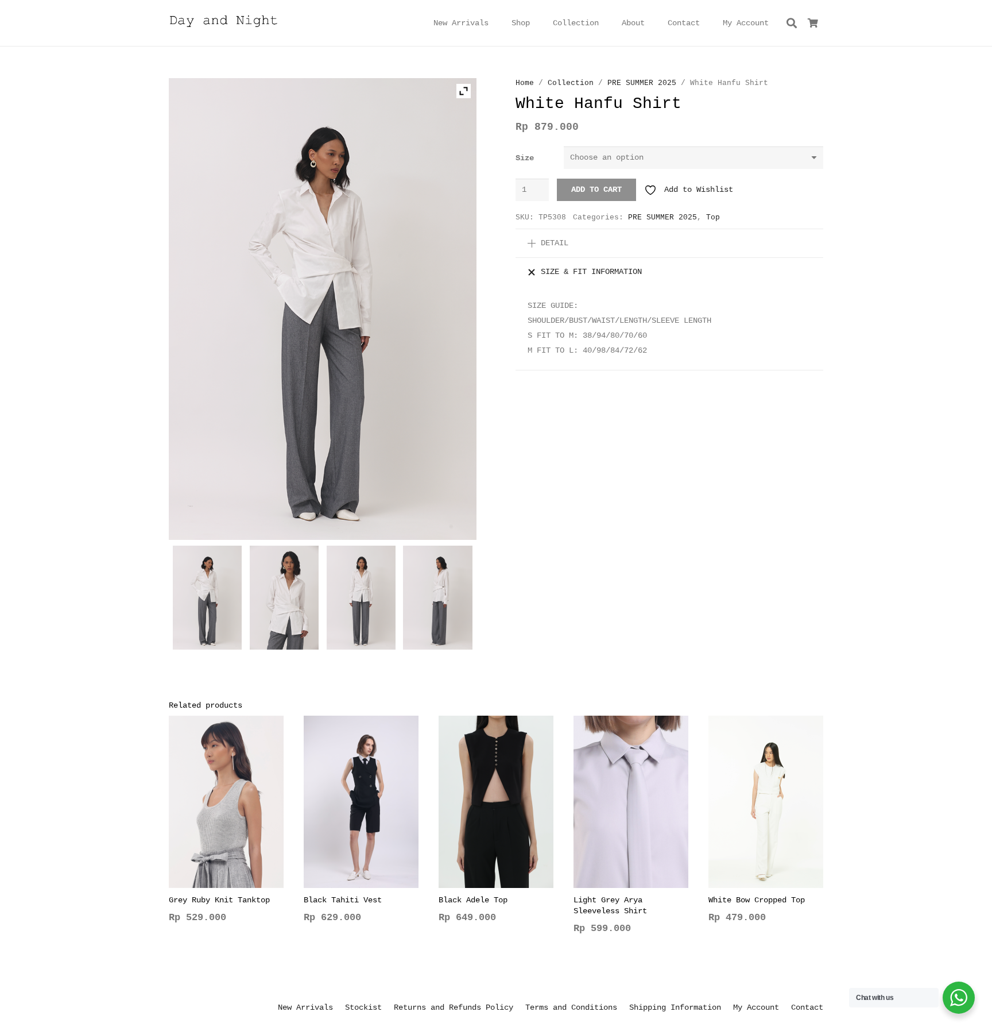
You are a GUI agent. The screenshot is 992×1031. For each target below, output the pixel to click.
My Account (756, 1007)
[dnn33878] (284, 600)
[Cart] (813, 23)
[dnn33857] (361, 600)
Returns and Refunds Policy (453, 1007)
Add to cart (596, 189)
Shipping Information (675, 1007)
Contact (807, 1007)
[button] (537, 23)
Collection (571, 83)
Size (525, 158)
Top (713, 218)
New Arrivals (305, 1007)
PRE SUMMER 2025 (641, 83)
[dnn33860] (437, 600)
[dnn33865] (207, 600)
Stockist (363, 1007)
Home (525, 83)
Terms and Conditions (571, 1007)
